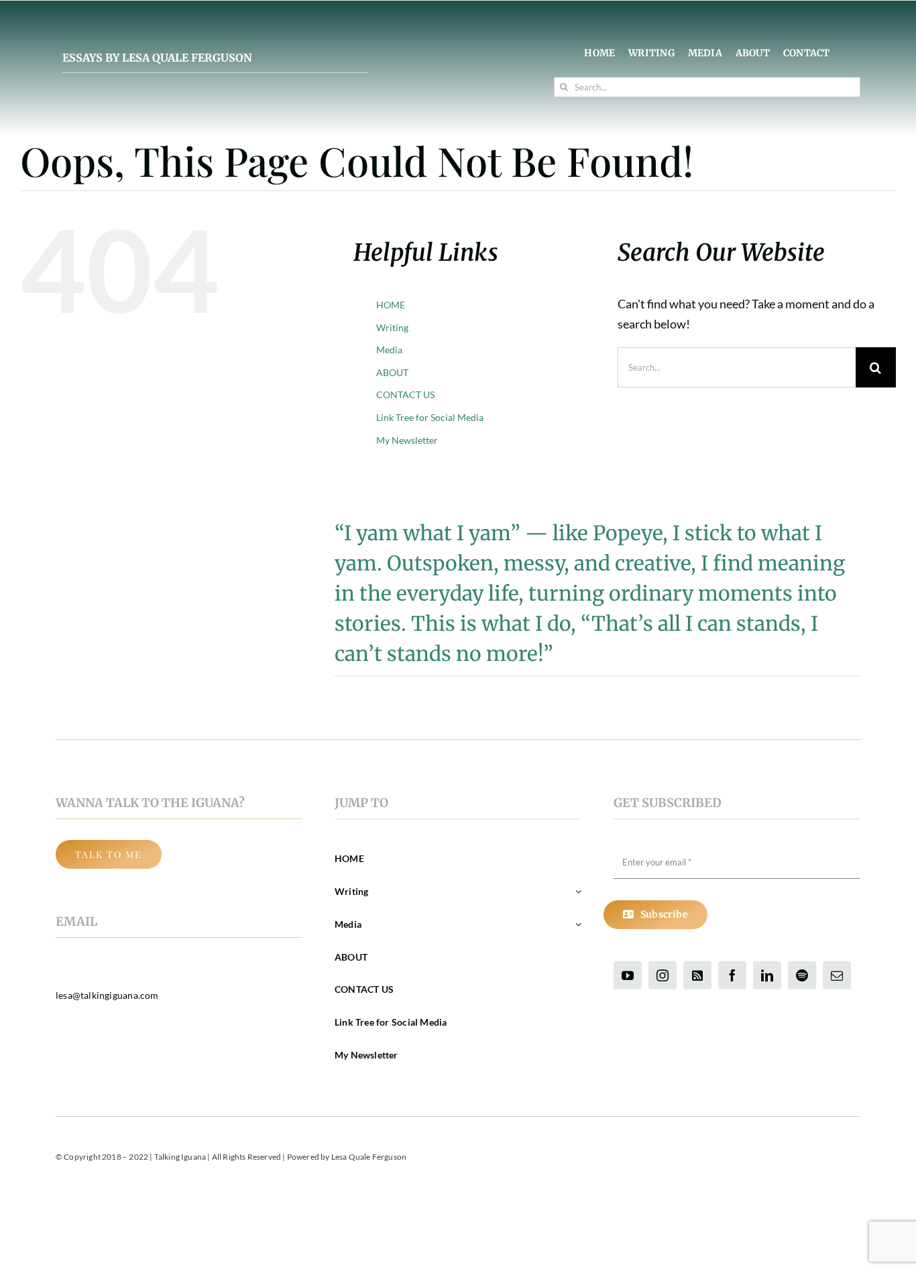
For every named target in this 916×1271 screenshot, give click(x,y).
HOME (390, 304)
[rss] (697, 975)
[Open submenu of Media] (576, 924)
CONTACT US (405, 394)
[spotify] (802, 975)
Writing (392, 327)
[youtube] (628, 975)
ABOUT (392, 372)
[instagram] (662, 975)
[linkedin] (767, 975)
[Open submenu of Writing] (576, 892)
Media (389, 349)
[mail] (837, 975)
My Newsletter (407, 440)
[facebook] (732, 975)
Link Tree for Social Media (429, 417)
